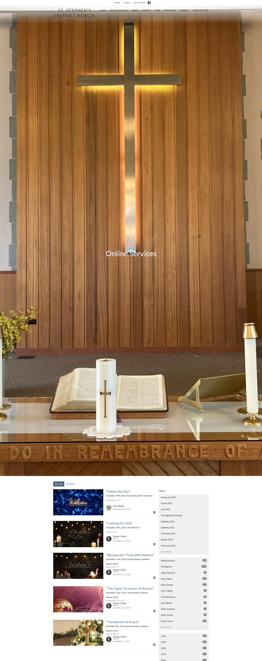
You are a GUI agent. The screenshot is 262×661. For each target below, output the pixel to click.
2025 (183, 642)
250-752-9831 (139, 3)
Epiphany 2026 (168, 521)
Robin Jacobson (183, 560)
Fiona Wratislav (183, 597)
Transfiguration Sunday (171, 515)
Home (102, 10)
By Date (58, 484)
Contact (127, 3)
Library (184, 10)
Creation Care (201, 10)
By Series (70, 484)
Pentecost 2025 (168, 545)
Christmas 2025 (168, 533)
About (135, 10)
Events (146, 10)
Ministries (170, 10)
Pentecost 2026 (168, 497)
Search (117, 3)
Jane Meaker (183, 603)
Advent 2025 (167, 539)
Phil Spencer (183, 566)
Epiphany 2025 (168, 527)
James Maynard (183, 572)
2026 (183, 636)
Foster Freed (183, 621)
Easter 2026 (166, 503)
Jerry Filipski (183, 590)
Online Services (118, 10)
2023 (183, 654)
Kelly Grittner (183, 584)
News (157, 10)
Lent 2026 (165, 509)
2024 (183, 648)
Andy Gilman (183, 578)
